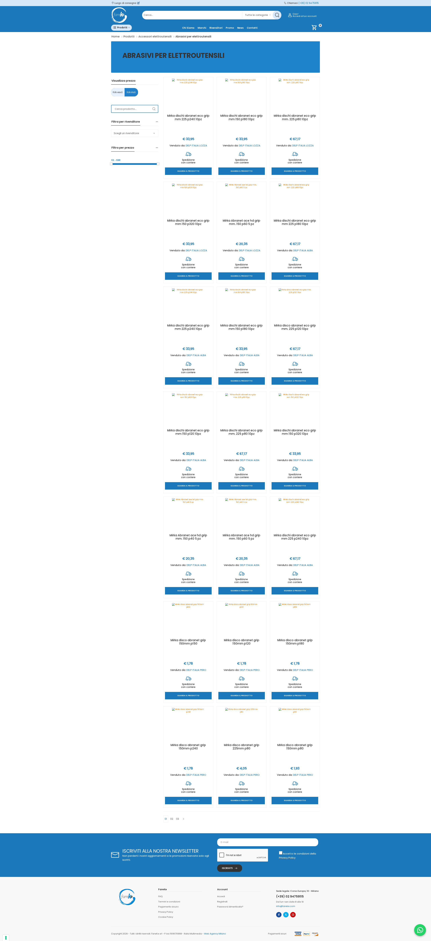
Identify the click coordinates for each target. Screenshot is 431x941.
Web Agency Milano (215, 933)
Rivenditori (216, 28)
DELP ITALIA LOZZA (196, 145)
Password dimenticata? (230, 906)
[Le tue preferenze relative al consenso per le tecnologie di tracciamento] (6, 938)
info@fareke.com (285, 906)
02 (171, 819)
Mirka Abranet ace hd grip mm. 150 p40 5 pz (188, 537)
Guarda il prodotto (188, 171)
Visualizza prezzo (123, 81)
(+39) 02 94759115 (308, 3)
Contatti (252, 28)
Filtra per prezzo (122, 148)
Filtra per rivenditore (125, 122)
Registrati (222, 901)
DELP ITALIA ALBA (303, 250)
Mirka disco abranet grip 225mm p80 (241, 746)
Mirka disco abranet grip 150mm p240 (188, 746)
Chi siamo (188, 28)
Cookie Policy (165, 917)
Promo (230, 28)
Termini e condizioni (169, 901)
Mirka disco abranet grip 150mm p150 (188, 642)
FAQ (160, 896)
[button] (121, 28)
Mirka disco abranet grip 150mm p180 (295, 642)
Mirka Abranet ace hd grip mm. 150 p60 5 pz (241, 222)
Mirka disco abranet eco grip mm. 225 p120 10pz (295, 327)
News (240, 28)
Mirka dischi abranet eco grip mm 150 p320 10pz (188, 222)
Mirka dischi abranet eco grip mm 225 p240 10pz (188, 117)
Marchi (202, 28)
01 (166, 819)
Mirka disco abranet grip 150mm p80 (295, 746)
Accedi (221, 896)
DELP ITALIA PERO (196, 670)
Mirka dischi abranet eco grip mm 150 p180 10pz (241, 117)
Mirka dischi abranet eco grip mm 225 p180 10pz (295, 222)
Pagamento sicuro (168, 906)
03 (177, 819)
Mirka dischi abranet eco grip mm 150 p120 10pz (188, 432)
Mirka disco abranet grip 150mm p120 (241, 642)
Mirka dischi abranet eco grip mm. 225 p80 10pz (295, 117)
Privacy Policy (287, 857)
